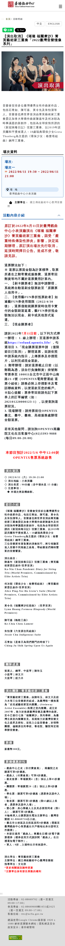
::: (3, 19)
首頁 (8, 19)
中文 (39, 23)
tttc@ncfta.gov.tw (32, 914)
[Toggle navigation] (60, 6)
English (54, 23)
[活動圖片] (32, 71)
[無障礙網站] (15, 939)
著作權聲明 (28, 927)
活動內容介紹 (14, 215)
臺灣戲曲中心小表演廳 (23, 193)
